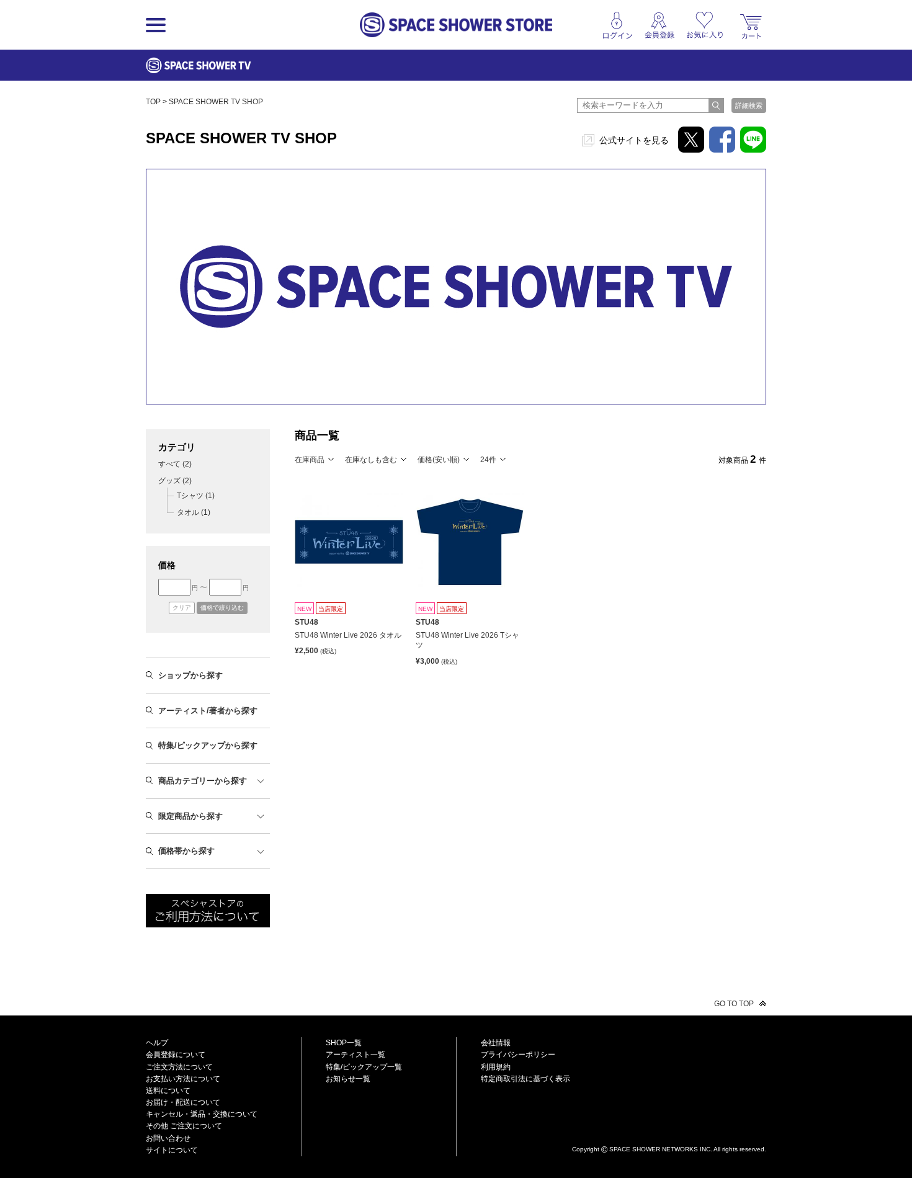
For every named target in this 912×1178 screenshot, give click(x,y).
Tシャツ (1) (196, 495)
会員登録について (175, 1054)
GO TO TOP (734, 1003)
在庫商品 (309, 459)
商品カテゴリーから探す (202, 780)
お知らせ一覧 (348, 1078)
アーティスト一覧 (355, 1054)
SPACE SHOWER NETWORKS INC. (660, 1148)
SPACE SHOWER (669, 1129)
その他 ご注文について (184, 1126)
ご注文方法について (179, 1067)
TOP (153, 101)
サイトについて (172, 1150)
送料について (168, 1090)
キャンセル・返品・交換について (201, 1114)
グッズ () (175, 480)
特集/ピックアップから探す (207, 745)
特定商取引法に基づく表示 (525, 1078)
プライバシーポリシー (518, 1054)
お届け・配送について (183, 1102)
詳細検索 (748, 105)
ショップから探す (190, 675)
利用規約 (496, 1067)
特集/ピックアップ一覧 (364, 1067)
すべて (175, 464)
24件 (488, 459)
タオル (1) (193, 512)
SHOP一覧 (344, 1042)
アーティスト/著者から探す (207, 710)
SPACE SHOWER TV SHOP (216, 101)
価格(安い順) (439, 459)
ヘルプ (157, 1042)
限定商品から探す (190, 816)
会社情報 (496, 1042)
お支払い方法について (183, 1078)
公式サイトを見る (634, 140)
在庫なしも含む (371, 459)
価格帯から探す (186, 850)
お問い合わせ (168, 1138)
